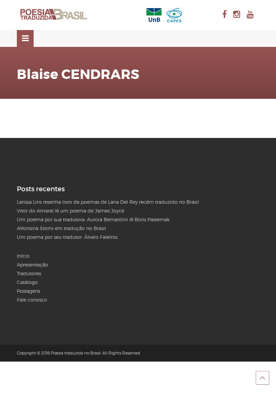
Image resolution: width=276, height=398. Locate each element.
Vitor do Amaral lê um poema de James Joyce (70, 211)
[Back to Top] (262, 378)
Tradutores (29, 273)
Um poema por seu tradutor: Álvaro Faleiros (67, 237)
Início (23, 256)
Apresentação (32, 264)
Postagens (28, 291)
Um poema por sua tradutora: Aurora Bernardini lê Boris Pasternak (93, 219)
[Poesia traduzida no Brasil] (54, 14)
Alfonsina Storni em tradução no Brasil (61, 228)
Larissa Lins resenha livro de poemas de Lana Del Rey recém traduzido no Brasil (108, 202)
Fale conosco (32, 300)
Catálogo (27, 282)
